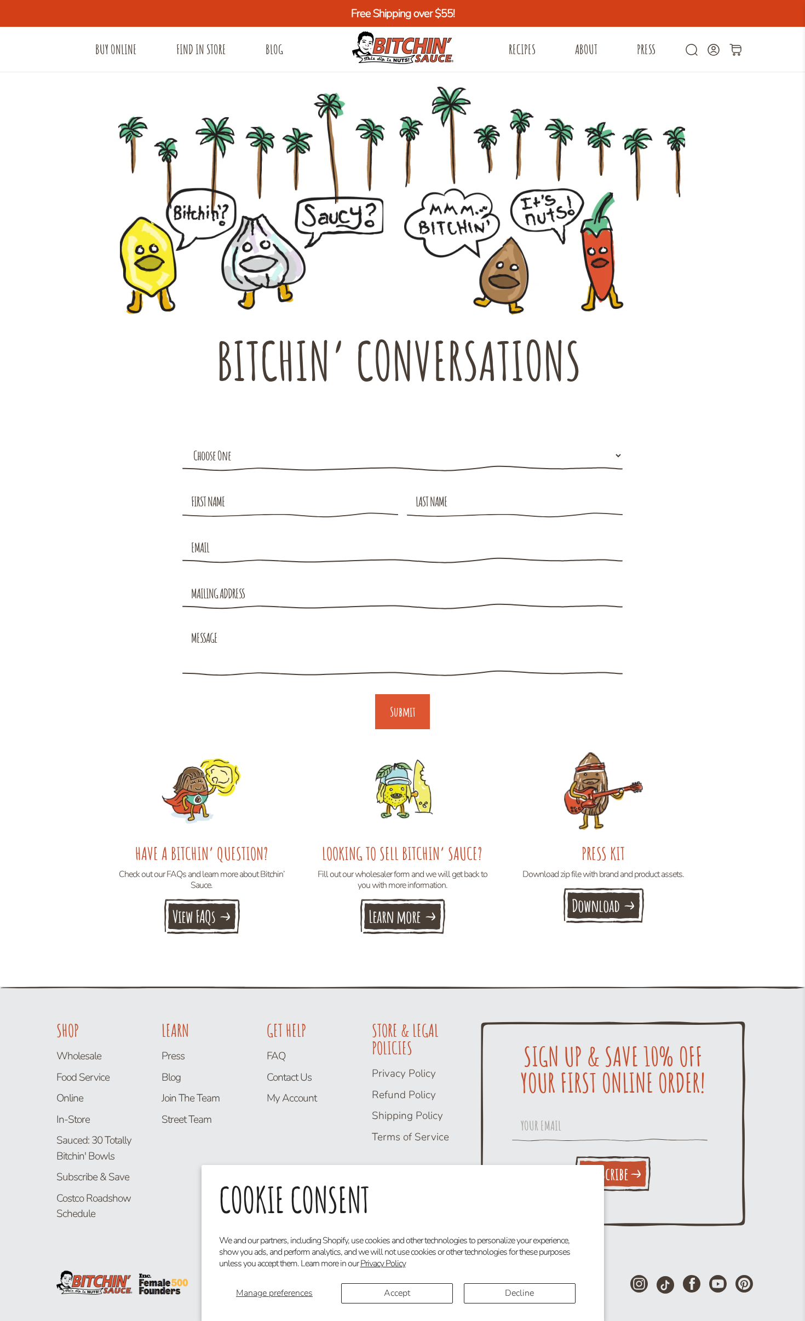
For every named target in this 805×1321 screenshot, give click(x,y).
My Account (292, 1098)
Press (646, 49)
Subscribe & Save (92, 1177)
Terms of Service (410, 1137)
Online (69, 1098)
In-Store (73, 1119)
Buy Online (116, 49)
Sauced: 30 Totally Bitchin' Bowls (93, 1148)
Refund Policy (404, 1095)
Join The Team (191, 1098)
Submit (403, 711)
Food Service (83, 1077)
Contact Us (289, 1077)
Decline (519, 1293)
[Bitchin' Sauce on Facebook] (691, 1284)
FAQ (276, 1056)
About (586, 49)
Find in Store (201, 49)
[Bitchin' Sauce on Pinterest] (744, 1284)
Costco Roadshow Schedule (93, 1206)
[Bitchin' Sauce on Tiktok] (665, 1285)
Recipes (522, 49)
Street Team (186, 1119)
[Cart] (735, 49)
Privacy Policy (383, 1263)
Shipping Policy (407, 1116)
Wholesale (78, 1056)
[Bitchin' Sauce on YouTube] (718, 1284)
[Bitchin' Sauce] (402, 49)
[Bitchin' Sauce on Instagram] (639, 1284)
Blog (274, 49)
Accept (397, 1293)
